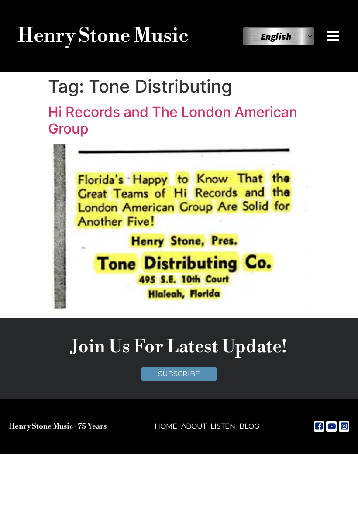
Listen (222, 426)
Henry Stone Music (103, 36)
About (194, 426)
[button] (334, 36)
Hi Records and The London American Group (172, 120)
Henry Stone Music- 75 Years (58, 426)
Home (166, 426)
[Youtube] (331, 426)
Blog (249, 426)
